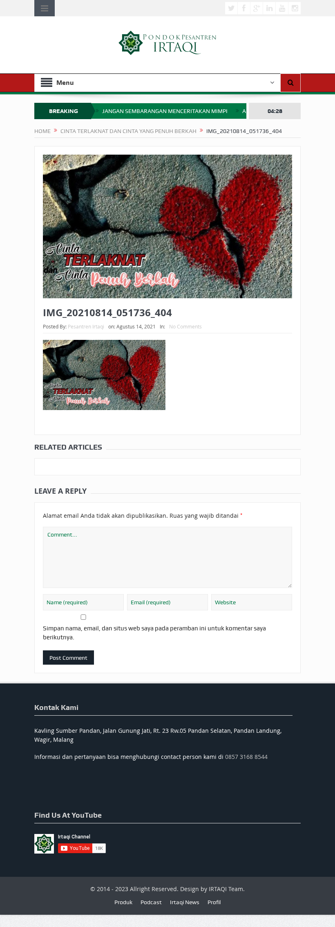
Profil (214, 902)
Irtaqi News (184, 902)
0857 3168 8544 (246, 757)
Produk (123, 902)
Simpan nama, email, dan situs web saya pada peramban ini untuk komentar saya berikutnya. (154, 633)
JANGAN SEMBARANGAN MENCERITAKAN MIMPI (165, 111)
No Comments (185, 326)
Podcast (151, 902)
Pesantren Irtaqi (86, 326)
